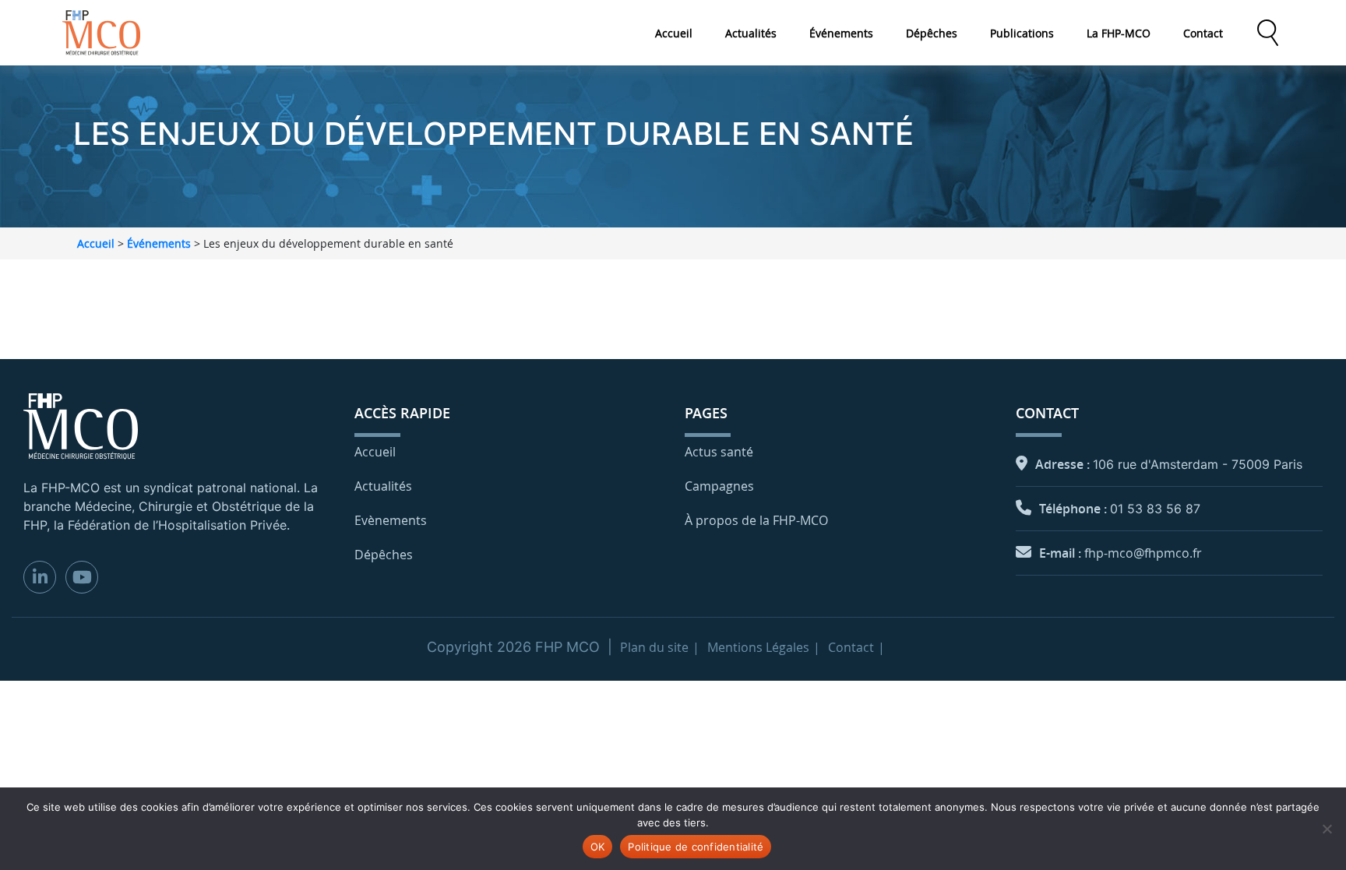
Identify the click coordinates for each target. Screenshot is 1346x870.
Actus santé (719, 451)
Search (1267, 32)
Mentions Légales (758, 647)
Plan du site (654, 647)
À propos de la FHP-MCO (756, 520)
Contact (1203, 33)
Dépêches (931, 33)
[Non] (1326, 829)
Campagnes (719, 486)
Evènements (390, 520)
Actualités (751, 33)
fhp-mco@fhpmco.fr (1143, 553)
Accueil (673, 33)
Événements (841, 33)
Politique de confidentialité (695, 846)
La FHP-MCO (1118, 33)
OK (597, 846)
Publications (1022, 33)
